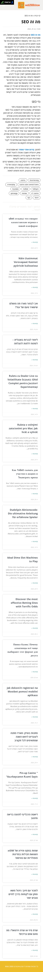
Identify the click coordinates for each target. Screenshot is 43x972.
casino (23, 180)
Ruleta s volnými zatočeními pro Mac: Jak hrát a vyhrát (23, 428)
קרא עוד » (35, 242)
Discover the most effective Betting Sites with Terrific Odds (24, 602)
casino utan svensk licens (29, 184)
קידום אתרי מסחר (26, 149)
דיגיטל (37, 197)
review (24, 193)
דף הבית (37, 15)
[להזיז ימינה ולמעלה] (3, 1)
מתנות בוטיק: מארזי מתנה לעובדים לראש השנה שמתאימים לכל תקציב (24, 736)
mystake (15, 189)
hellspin (36, 189)
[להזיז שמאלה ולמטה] (1, 3)
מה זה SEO (35, 34)
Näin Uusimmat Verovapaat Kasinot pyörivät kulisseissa (26, 262)
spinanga (14, 193)
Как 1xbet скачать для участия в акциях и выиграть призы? (25, 473)
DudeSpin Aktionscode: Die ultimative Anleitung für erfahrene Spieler (23, 513)
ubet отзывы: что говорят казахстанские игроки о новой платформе (23, 222)
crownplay (11, 184)
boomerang (34, 180)
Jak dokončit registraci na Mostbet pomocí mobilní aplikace (22, 691)
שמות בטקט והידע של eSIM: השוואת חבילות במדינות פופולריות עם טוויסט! (22, 854)
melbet (25, 189)
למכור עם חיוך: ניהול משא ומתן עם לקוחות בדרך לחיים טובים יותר (23, 894)
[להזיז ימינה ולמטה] (3, 3)
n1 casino (35, 193)
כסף (28, 197)
